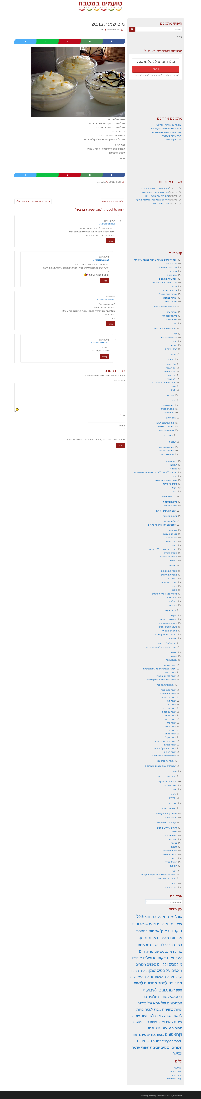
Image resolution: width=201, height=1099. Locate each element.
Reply (110, 240)
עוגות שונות (170, 733)
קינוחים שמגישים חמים (167, 827)
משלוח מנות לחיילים (168, 622)
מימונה (174, 585)
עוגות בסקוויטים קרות (166, 675)
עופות (174, 771)
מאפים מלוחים (170, 552)
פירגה (100, 29)
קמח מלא (173, 839)
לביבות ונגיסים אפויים (166, 510)
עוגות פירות (170, 718)
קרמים (174, 846)
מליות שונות (171, 597)
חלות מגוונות (170, 521)
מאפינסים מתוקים (169, 574)
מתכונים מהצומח (169, 630)
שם (123, 415)
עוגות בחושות (170, 672)
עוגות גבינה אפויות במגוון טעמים (161, 679)
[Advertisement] (155, 98)
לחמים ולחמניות (170, 515)
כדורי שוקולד (170, 610)
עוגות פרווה (170, 726)
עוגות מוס (171, 704)
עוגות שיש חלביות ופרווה (165, 740)
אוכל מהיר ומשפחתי (168, 267)
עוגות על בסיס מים (167, 708)
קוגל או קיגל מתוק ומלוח (166, 813)
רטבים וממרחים (170, 850)
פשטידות (173, 803)
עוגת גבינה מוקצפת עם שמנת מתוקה (152, 199)
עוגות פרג (171, 722)
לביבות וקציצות (170, 505)
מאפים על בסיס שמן (168, 556)
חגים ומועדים (171, 348)
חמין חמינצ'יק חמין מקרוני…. (163, 328)
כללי (175, 491)
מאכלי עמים (171, 541)
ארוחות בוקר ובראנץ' (168, 293)
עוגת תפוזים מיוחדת (160, 203)
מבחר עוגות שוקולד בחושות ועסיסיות (159, 668)
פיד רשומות (175, 1071)
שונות (174, 858)
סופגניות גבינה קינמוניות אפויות (155, 188)
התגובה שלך (119, 380)
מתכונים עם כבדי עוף (166, 776)
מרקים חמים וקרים (168, 619)
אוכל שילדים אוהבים (168, 278)
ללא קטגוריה (171, 537)
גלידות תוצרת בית (169, 337)
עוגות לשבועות (167, 454)
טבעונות (173, 468)
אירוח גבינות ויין (170, 290)
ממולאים (173, 601)
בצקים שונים (171, 319)
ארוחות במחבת (170, 297)
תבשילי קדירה (171, 861)
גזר (175, 333)
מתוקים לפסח (168, 405)
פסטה (174, 789)
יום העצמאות (170, 371)
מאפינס (173, 560)
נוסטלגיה (173, 638)
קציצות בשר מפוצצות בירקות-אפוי (166, 128)
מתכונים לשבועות (166, 450)
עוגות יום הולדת (168, 697)
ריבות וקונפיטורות (169, 854)
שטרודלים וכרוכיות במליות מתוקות (160, 765)
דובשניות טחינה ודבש (111, 201)
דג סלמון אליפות (173, 139)
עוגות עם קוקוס (169, 711)
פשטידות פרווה (169, 808)
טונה (175, 476)
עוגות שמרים (170, 744)
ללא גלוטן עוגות (170, 533)
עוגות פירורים (170, 715)
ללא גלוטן (173, 530)
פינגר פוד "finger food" (167, 781)
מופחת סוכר (171, 578)
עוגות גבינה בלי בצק (165, 684)
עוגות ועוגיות (171, 659)
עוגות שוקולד (170, 737)
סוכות (173, 386)
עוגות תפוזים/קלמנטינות (165, 748)
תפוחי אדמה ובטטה (167, 878)
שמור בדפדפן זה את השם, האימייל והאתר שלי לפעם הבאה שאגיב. (95, 439)
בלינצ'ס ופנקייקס (169, 315)
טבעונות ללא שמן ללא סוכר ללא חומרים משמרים (155, 472)
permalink (101, 181)
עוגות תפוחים (169, 751)
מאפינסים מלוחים (169, 570)
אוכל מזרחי (172, 271)
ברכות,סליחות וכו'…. (166, 496)
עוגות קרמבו (170, 730)
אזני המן (170, 394)
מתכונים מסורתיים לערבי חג (163, 382)
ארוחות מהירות (170, 301)
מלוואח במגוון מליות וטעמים (164, 593)
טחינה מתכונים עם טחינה (166, 479)
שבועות (172, 441)
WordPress (177, 1095)
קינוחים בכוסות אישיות (166, 822)
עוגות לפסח (169, 412)
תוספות (173, 865)
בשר (175, 323)
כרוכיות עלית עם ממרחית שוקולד (166, 132)
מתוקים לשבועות (166, 446)
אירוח (174, 286)
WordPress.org (174, 1078)
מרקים (174, 615)
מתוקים (172, 565)
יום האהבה (171, 367)
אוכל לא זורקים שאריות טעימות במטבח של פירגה (155, 259)
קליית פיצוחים (171, 835)
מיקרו (174, 589)
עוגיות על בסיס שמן (165, 760)
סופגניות (170, 359)
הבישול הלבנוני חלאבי (166, 643)
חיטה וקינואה (171, 460)
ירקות (174, 487)
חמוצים (173, 464)
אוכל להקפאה (171, 263)
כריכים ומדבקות (170, 501)
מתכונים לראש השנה (165, 426)
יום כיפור (172, 375)
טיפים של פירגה (170, 483)
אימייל (121, 425)
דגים (175, 341)
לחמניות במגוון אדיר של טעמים (162, 524)
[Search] (132, 29)
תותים (174, 883)
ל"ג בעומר (171, 378)
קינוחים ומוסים (116, 181)
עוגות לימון (171, 700)
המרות (174, 345)
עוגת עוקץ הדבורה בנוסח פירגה (155, 191)
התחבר (177, 1067)
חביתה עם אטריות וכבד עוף (168, 124)
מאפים (174, 545)
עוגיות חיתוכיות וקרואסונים (164, 755)
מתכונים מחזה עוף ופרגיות (165, 634)
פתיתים (172, 797)
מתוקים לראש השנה (165, 422)
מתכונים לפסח (167, 408)
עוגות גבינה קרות (168, 689)
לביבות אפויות (171, 887)
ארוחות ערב (172, 311)
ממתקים (173, 604)
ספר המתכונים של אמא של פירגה (161, 646)
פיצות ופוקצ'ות (170, 785)
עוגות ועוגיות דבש (168, 693)
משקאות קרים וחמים (168, 626)
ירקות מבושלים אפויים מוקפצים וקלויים (158, 874)
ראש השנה (171, 417)
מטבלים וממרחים (169, 582)
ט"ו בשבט (171, 364)
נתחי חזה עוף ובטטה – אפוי (156, 195)
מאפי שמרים (170, 664)
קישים (174, 831)
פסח (174, 400)
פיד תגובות (176, 1075)
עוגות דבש (168, 435)
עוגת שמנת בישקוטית (171, 135)
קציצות (174, 842)
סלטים (174, 652)
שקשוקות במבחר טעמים (165, 306)
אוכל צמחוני (172, 274)
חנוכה (173, 353)
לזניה (173, 794)
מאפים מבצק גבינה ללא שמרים (163, 549)
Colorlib (160, 1095)
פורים (173, 389)
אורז (174, 870)
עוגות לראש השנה (166, 429)
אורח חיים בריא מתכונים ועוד (164, 282)
